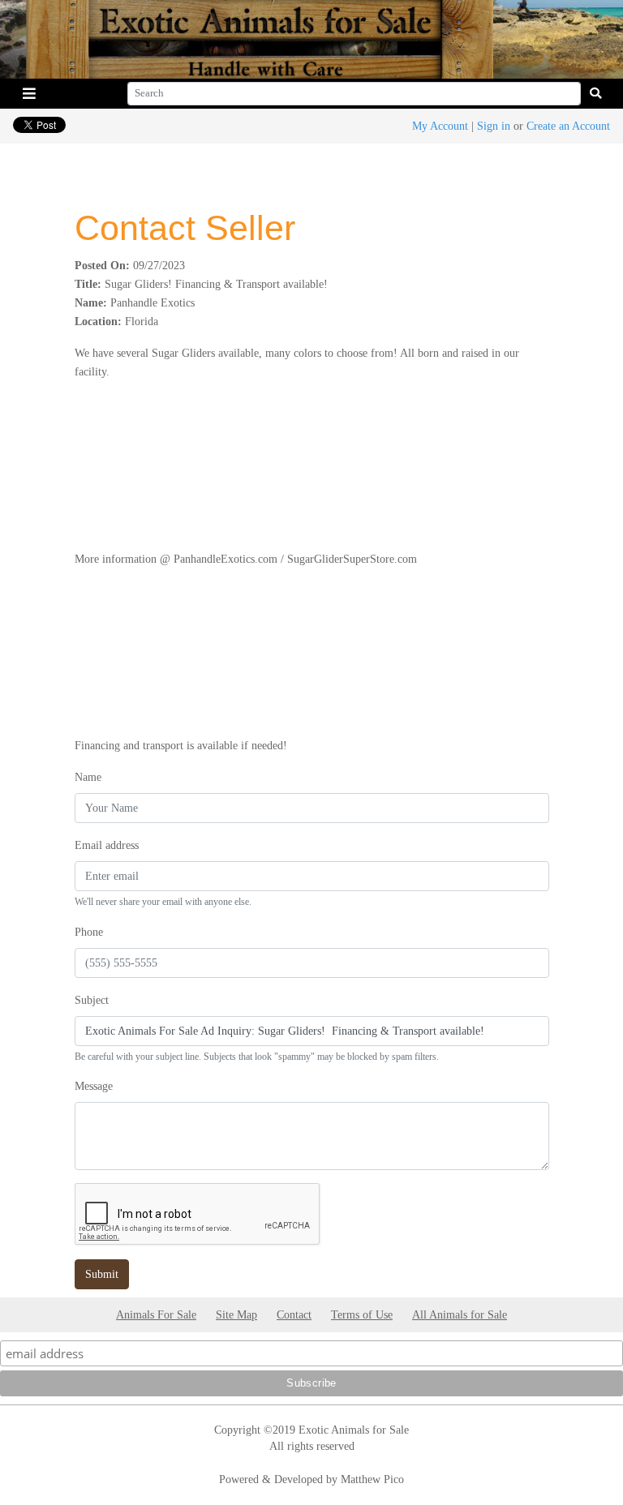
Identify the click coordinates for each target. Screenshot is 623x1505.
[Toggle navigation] (29, 93)
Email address (107, 844)
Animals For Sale (156, 1314)
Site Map (236, 1314)
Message (94, 1085)
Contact (294, 1314)
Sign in (493, 125)
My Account (440, 125)
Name (88, 776)
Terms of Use (362, 1314)
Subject (92, 999)
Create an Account (568, 125)
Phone (89, 931)
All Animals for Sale (459, 1314)
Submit (101, 1273)
